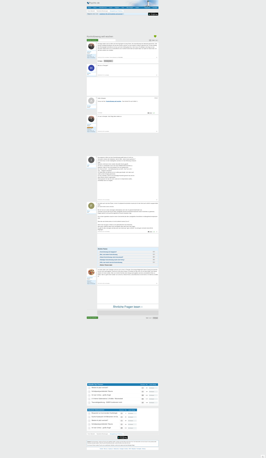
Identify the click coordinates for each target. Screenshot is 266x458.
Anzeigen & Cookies (124, 448)
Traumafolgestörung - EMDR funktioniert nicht (107, 402)
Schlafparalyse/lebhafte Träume (102, 391)
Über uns (105, 448)
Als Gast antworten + (92, 40)
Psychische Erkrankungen (102, 434)
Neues (95, 7)
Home (89, 7)
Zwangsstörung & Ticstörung (116, 434)
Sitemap (143, 448)
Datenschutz (116, 448)
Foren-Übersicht (91, 434)
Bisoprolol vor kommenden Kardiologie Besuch (107, 413)
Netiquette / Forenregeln (136, 448)
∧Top (263, 456)
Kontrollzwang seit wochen (100, 36)
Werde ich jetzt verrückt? (100, 387)
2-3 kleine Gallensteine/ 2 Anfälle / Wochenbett (107, 398)
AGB (130, 448)
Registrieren (147, 7)
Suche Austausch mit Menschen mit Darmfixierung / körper (111, 416)
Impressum (110, 448)
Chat (123, 7)
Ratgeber (117, 7)
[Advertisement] (127, 294)
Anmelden (155, 7)
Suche (110, 7)
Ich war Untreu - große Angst (101, 395)
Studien (137, 7)
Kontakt (101, 448)
